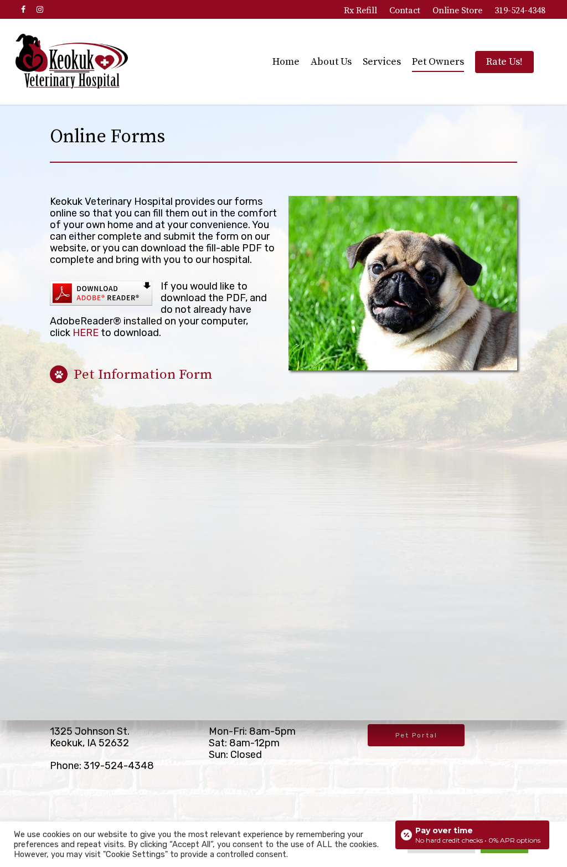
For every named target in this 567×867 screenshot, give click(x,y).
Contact (404, 10)
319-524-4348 (519, 10)
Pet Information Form (141, 374)
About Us (331, 61)
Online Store (457, 10)
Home (286, 61)
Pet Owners (438, 61)
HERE (86, 333)
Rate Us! (504, 61)
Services (382, 61)
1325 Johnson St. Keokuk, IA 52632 (90, 737)
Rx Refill (360, 10)
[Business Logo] (72, 61)
